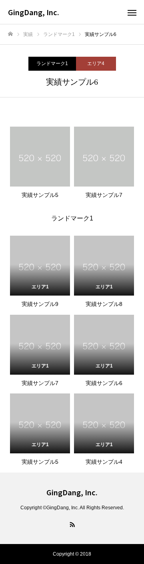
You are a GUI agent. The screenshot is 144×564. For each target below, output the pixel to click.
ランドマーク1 (52, 63)
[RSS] (72, 524)
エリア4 (95, 63)
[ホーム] (10, 34)
